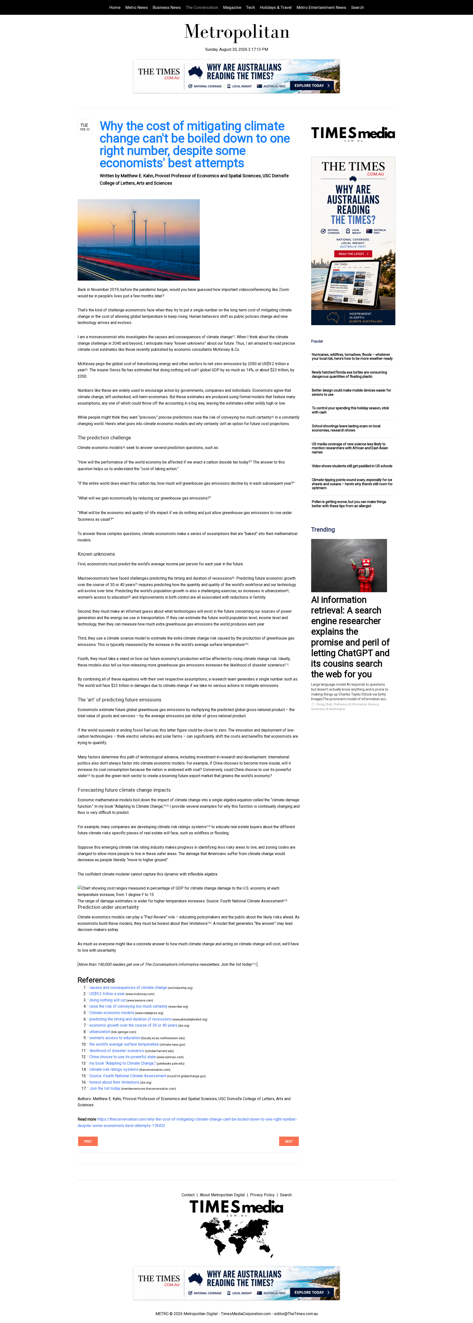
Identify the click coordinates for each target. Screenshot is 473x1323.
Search (357, 7)
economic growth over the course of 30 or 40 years (133, 1025)
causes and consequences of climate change (193, 337)
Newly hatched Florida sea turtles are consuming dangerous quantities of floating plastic (349, 374)
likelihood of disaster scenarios (257, 665)
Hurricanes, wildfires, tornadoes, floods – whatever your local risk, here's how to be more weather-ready (352, 357)
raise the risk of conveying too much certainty (232, 417)
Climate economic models (100, 447)
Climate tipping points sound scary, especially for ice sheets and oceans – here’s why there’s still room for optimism (352, 484)
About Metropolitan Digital (222, 1195)
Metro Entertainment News (321, 7)
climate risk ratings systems (181, 826)
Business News (167, 7)
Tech (250, 7)
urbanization (275, 591)
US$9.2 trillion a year (107, 993)
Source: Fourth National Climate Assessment (244, 901)
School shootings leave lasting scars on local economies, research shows (346, 428)
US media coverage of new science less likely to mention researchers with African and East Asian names (350, 448)
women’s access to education (103, 597)
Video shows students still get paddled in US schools (352, 466)
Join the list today (236, 964)
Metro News (136, 7)
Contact (188, 1195)
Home (114, 7)
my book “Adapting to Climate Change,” (132, 806)
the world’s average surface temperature (209, 644)
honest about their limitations (182, 923)
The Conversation (202, 7)
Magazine (232, 7)
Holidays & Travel (276, 7)
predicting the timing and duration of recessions (191, 578)
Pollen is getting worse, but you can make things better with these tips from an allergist (349, 504)
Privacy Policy (262, 1195)
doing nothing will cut (178, 370)
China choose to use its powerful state (122, 1057)
